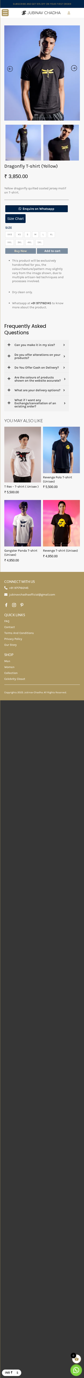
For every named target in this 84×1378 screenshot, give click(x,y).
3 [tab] (48, 117)
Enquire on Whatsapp (38, 209)
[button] (36, 208)
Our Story (10, 645)
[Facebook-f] (6, 605)
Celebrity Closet (14, 679)
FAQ (6, 621)
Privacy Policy (13, 639)
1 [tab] (36, 117)
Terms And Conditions (19, 633)
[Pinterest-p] (22, 605)
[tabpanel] (42, 73)
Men (7, 661)
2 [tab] (42, 117)
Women (9, 667)
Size (8, 227)
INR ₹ (9, 1372)
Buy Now (20, 251)
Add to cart (52, 251)
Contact (9, 627)
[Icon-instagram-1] (14, 605)
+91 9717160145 (41, 303)
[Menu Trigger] (5, 12)
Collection (11, 673)
